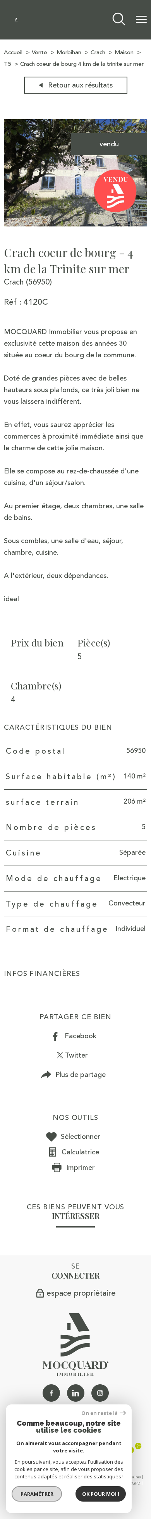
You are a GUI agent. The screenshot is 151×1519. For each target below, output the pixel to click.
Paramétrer (37, 1493)
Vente (39, 52)
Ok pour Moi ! (100, 1493)
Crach (98, 52)
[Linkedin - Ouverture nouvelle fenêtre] (75, 1393)
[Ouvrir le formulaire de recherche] (119, 20)
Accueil (13, 52)
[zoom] (75, 224)
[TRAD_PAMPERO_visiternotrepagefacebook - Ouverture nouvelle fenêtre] (51, 1393)
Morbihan (69, 52)
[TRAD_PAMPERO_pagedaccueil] (16, 19)
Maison (124, 52)
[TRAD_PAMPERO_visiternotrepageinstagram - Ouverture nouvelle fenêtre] (100, 1393)
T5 (7, 64)
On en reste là (99, 1413)
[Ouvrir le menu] (141, 19)
